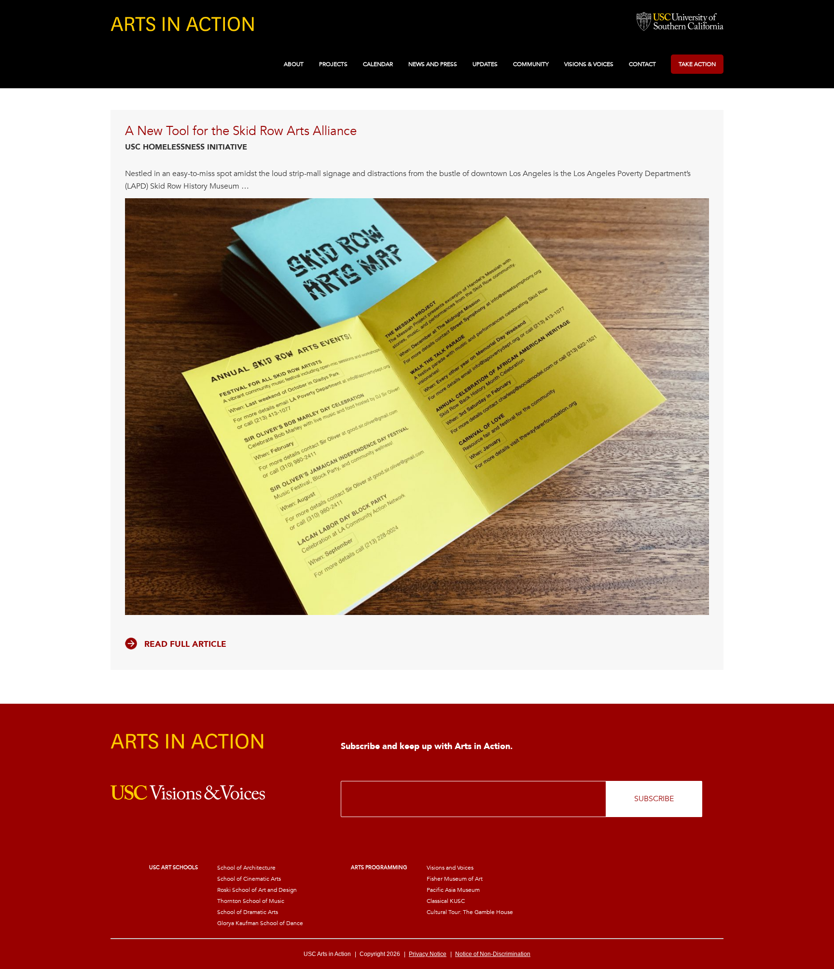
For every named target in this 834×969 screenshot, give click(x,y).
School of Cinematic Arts (249, 879)
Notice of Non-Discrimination (492, 954)
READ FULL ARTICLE (185, 644)
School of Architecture (246, 868)
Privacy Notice (427, 954)
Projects (333, 64)
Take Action (697, 64)
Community (531, 64)
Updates (485, 64)
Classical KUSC (446, 901)
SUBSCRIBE (654, 798)
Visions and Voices (450, 868)
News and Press (432, 64)
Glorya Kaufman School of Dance (260, 923)
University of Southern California (680, 22)
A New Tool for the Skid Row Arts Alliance (241, 131)
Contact (642, 64)
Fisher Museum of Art (455, 879)
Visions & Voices (588, 64)
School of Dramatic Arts (247, 912)
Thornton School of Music (250, 901)
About (294, 64)
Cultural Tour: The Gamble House (470, 912)
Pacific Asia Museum (453, 890)
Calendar (378, 64)
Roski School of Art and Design (257, 890)
